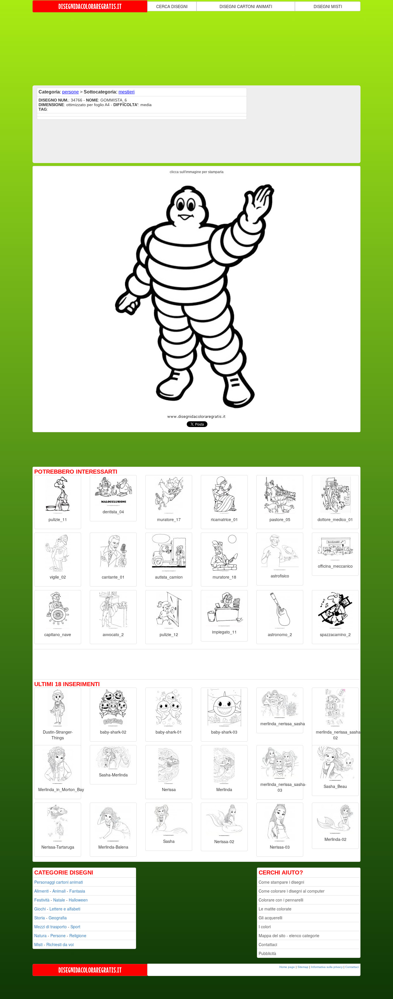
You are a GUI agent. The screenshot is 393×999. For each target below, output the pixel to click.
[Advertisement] (196, 48)
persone (70, 91)
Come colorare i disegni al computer (292, 891)
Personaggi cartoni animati (58, 882)
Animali (59, 891)
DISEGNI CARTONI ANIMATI (246, 6)
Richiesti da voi (60, 944)
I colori (265, 926)
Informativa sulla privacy (327, 967)
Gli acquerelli (270, 917)
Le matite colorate (275, 909)
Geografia (58, 917)
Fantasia (77, 891)
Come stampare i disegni (281, 882)
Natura (40, 935)
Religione (77, 935)
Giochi (40, 909)
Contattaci (268, 944)
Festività (41, 900)
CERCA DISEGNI (172, 6)
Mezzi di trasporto (50, 926)
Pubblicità (267, 953)
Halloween (78, 900)
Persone (58, 935)
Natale (59, 900)
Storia (39, 917)
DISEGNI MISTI (328, 6)
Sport (75, 926)
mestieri (127, 91)
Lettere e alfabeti (64, 909)
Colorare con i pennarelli (281, 900)
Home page (287, 967)
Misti (38, 944)
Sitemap (302, 967)
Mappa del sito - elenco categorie (289, 935)
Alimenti (41, 891)
